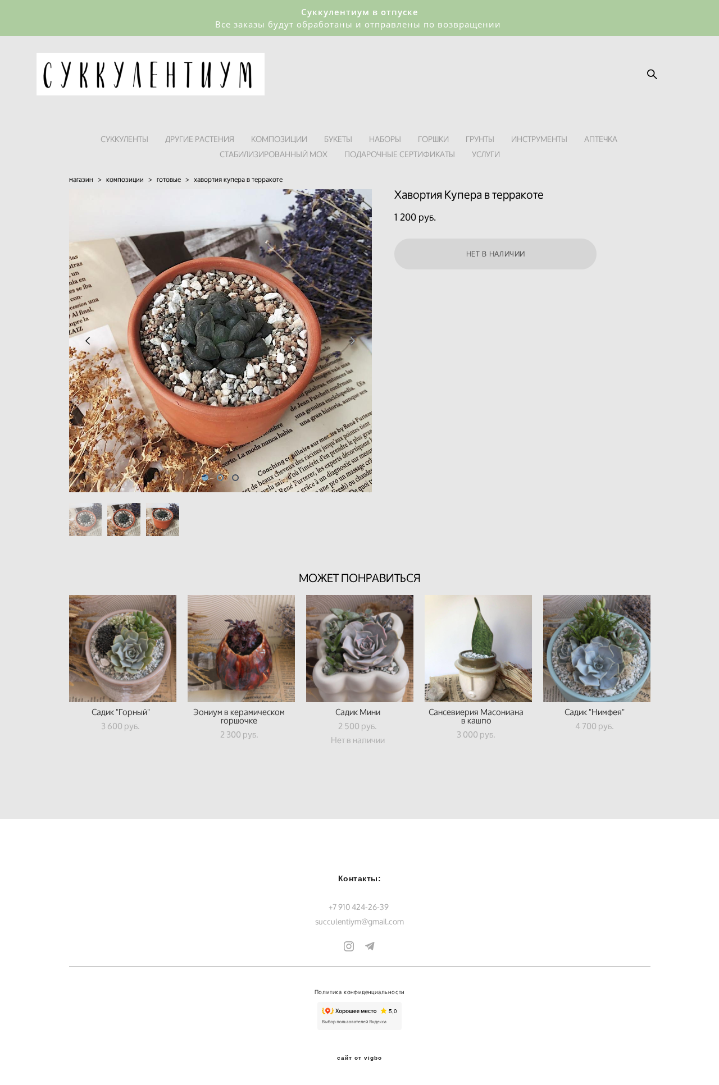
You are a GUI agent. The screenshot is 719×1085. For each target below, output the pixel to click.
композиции (125, 179)
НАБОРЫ (385, 139)
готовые (169, 179)
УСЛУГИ (486, 154)
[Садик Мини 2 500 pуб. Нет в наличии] (359, 648)
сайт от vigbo (359, 1058)
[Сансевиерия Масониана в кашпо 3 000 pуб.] (478, 648)
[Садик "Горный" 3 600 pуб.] (122, 648)
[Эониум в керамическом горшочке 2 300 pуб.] (241, 648)
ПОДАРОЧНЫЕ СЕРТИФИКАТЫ (399, 154)
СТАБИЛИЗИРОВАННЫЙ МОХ (273, 154)
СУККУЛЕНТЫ (124, 139)
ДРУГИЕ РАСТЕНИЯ (199, 139)
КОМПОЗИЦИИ (279, 139)
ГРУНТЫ (480, 139)
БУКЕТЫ (338, 139)
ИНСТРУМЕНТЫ (539, 139)
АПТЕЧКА (600, 139)
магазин (81, 179)
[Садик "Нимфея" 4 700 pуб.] (596, 648)
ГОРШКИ (433, 139)
